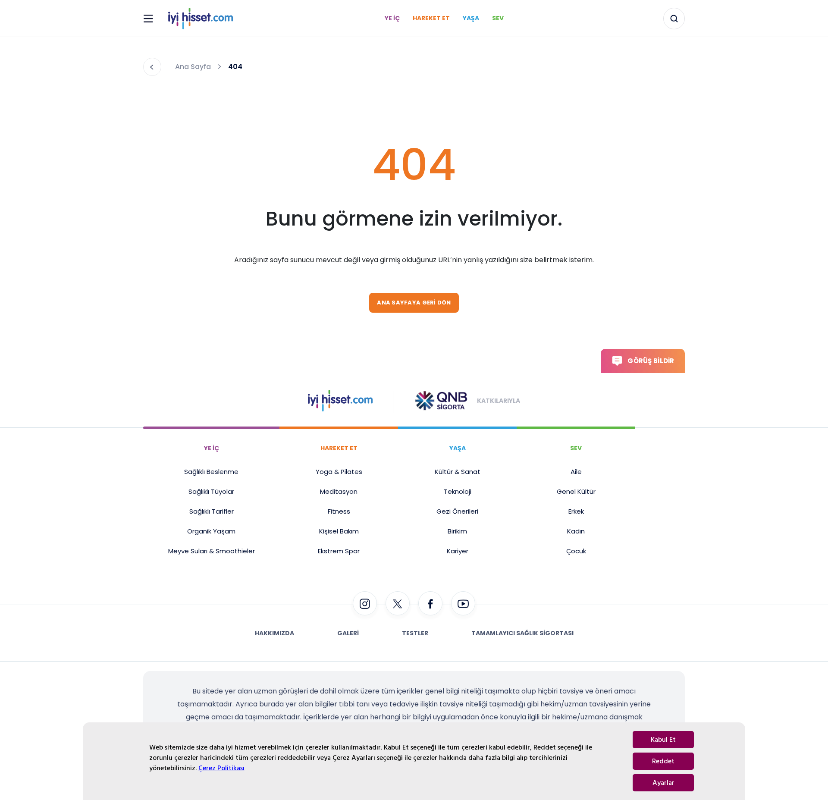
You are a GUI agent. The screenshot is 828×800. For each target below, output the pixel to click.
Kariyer (457, 550)
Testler (415, 633)
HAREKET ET (339, 448)
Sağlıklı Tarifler (211, 511)
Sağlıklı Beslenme (211, 471)
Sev (498, 18)
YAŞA (457, 448)
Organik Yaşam (211, 531)
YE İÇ (211, 448)
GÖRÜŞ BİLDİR (650, 360)
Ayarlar (663, 782)
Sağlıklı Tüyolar (211, 491)
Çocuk (576, 550)
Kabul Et (663, 739)
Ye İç (392, 18)
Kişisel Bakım (339, 531)
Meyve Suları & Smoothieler (211, 550)
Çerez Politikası (221, 768)
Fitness (339, 511)
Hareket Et (431, 18)
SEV (576, 448)
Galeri (348, 633)
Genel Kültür (576, 491)
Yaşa (471, 18)
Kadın (576, 531)
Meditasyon (339, 491)
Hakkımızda (274, 633)
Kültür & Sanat (457, 471)
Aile (576, 471)
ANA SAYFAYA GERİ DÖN (414, 302)
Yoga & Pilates (339, 471)
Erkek (576, 511)
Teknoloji (457, 491)
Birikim (457, 531)
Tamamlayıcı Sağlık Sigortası (522, 633)
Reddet (663, 761)
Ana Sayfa (193, 67)
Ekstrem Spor (339, 550)
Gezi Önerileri (457, 511)
